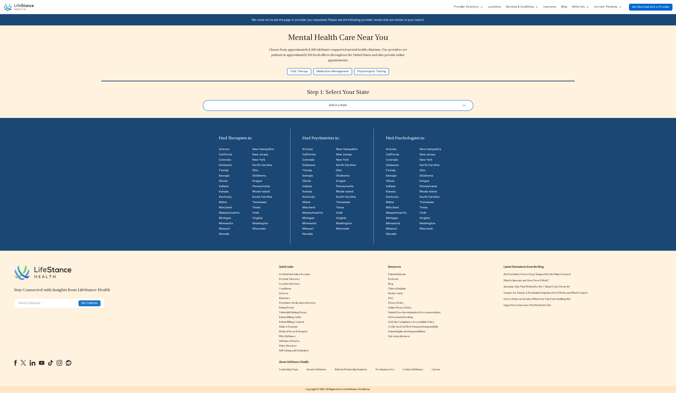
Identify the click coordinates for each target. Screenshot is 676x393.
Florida (224, 170)
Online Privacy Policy (399, 307)
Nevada (224, 234)
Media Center (395, 293)
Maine (223, 202)
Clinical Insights (397, 288)
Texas (256, 207)
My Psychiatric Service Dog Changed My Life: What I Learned (537, 274)
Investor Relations (316, 369)
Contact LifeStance (413, 369)
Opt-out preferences (399, 336)
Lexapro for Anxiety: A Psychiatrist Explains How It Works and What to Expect (546, 293)
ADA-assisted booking (400, 317)
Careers (436, 369)
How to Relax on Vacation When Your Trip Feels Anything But (537, 299)
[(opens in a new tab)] (15, 363)
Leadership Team (288, 369)
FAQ (390, 298)
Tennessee (259, 202)
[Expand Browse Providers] (481, 7)
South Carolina (262, 197)
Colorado (225, 160)
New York (258, 160)
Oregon (257, 181)
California (225, 154)
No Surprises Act (384, 369)
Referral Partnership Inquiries (351, 369)
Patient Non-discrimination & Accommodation (414, 312)
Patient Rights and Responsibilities (406, 331)
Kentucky (225, 197)
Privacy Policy (396, 303)
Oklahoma (259, 175)
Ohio (255, 170)
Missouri (224, 228)
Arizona (224, 149)
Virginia (257, 218)
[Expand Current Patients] (620, 7)
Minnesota (226, 223)
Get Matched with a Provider (651, 7)
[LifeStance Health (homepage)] (19, 7)
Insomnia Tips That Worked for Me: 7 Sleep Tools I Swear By (537, 286)
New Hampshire (263, 149)
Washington (260, 223)
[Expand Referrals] (587, 7)
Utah (255, 213)
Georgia (224, 175)
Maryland (225, 207)
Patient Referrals (397, 274)
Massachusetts (229, 213)
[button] (466, 7)
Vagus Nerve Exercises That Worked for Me (527, 305)
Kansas (224, 191)
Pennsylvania (261, 186)
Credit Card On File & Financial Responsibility (413, 327)
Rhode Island (261, 191)
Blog (390, 284)
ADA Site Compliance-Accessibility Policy (411, 322)
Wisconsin (259, 228)
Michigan (225, 218)
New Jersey (260, 154)
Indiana (224, 186)
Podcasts (393, 279)
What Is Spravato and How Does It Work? (526, 280)
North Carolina (262, 165)
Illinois (223, 181)
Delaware (225, 165)
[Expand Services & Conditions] (536, 7)
